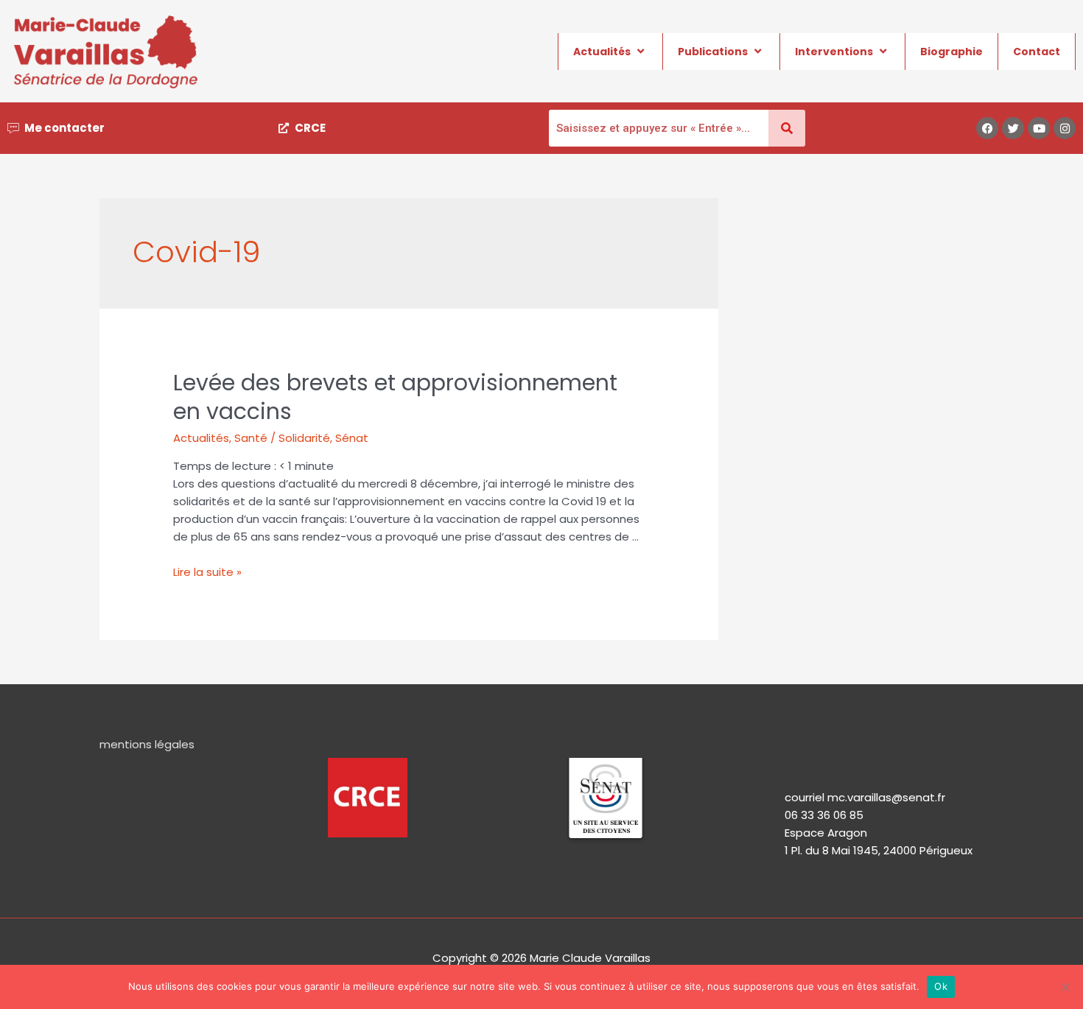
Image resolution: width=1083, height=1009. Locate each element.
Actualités (602, 51)
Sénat (351, 438)
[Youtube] (1039, 128)
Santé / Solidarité (282, 438)
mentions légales (146, 744)
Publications (713, 51)
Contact (1036, 51)
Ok (940, 986)
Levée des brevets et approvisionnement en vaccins (395, 397)
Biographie (951, 51)
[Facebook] (987, 128)
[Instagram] (1065, 128)
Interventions (834, 51)
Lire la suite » (207, 572)
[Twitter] (1013, 128)
